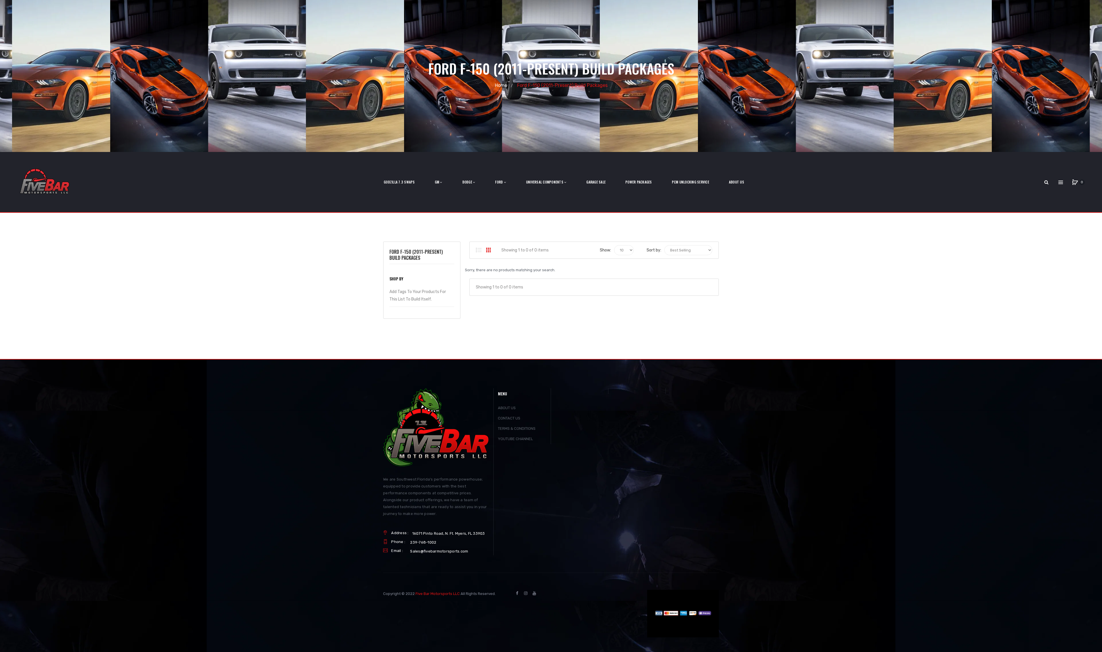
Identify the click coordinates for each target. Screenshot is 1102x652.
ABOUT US (507, 408)
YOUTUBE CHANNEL (515, 439)
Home (501, 85)
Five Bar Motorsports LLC (438, 594)
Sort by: (654, 250)
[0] (1075, 182)
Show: (605, 250)
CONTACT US (509, 418)
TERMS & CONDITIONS (517, 428)
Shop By (396, 279)
